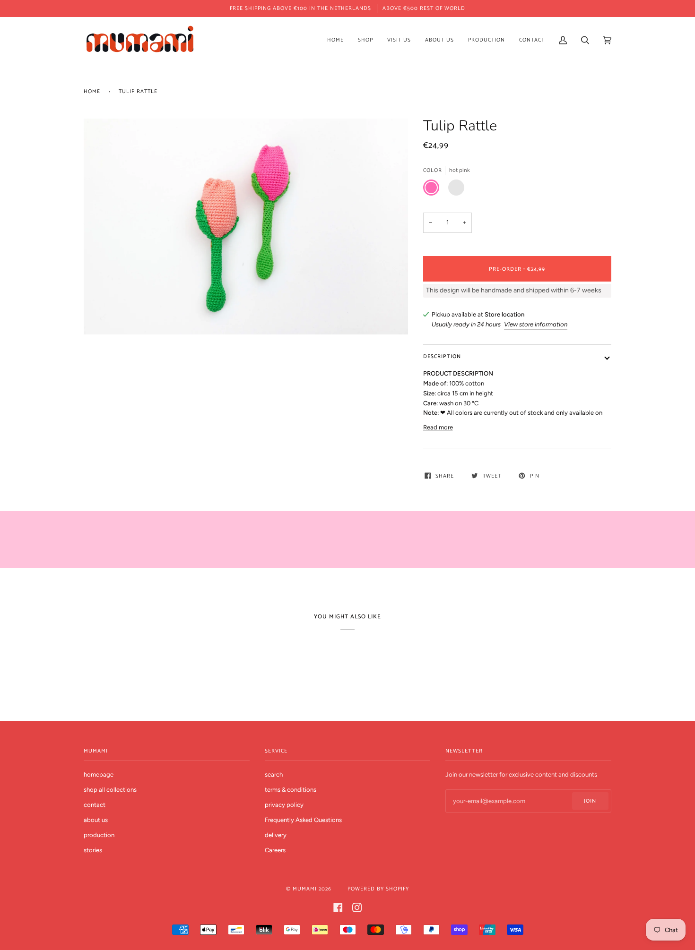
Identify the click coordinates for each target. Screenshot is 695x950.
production (99, 835)
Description (442, 356)
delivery (276, 835)
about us (96, 819)
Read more (438, 427)
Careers (275, 850)
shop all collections (110, 789)
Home (92, 91)
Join (590, 800)
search (274, 774)
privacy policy (284, 804)
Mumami (305, 888)
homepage (98, 774)
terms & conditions (290, 789)
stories (93, 850)
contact (94, 804)
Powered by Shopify (378, 888)
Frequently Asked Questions (303, 819)
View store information (535, 324)
